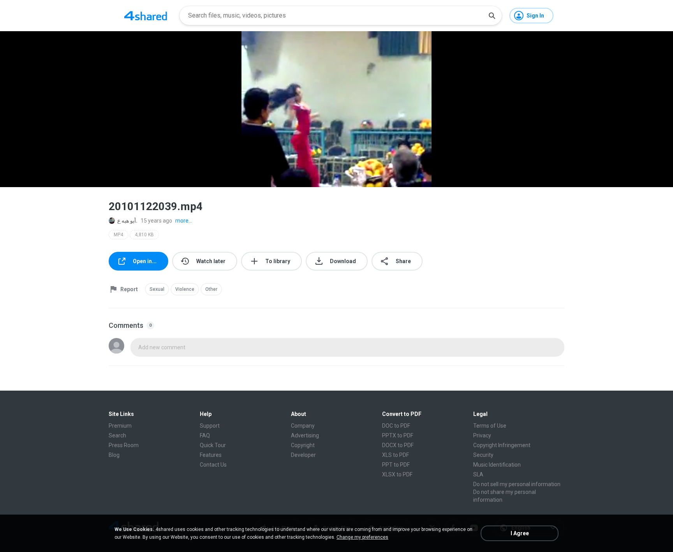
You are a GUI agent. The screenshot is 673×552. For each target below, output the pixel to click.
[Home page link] (145, 15)
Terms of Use (489, 426)
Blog (114, 455)
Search (117, 435)
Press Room (124, 445)
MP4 (118, 234)
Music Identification (497, 465)
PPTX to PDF (397, 435)
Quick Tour (213, 445)
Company (303, 426)
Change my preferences (362, 537)
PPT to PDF (396, 465)
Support (210, 426)
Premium (120, 426)
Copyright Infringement (501, 445)
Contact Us (213, 465)
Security (483, 455)
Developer (303, 455)
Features (211, 455)
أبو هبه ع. (127, 221)
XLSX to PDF (397, 474)
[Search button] (492, 15)
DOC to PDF (396, 426)
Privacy (482, 435)
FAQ (205, 435)
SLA (478, 474)
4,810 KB (144, 234)
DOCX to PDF (398, 445)
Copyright (303, 445)
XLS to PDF (395, 455)
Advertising (305, 435)
